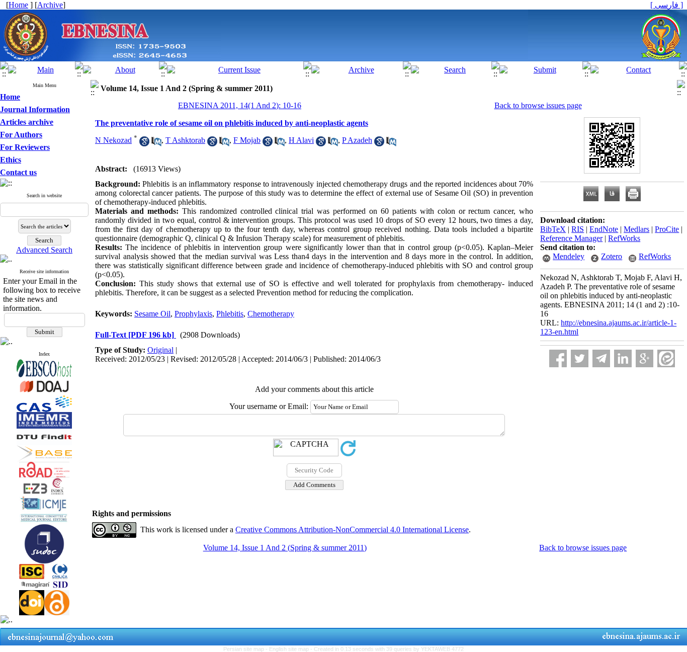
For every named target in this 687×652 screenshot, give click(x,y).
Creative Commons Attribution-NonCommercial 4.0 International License (352, 529)
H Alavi (301, 140)
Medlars (636, 229)
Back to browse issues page (538, 105)
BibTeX (553, 229)
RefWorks (624, 238)
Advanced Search (44, 250)
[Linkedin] (623, 358)
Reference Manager (571, 238)
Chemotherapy (270, 313)
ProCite (667, 229)
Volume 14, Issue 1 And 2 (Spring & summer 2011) (285, 547)
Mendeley (568, 256)
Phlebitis (229, 313)
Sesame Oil (152, 313)
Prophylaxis (193, 313)
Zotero (611, 256)
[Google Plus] (644, 358)
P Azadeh (357, 140)
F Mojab (247, 140)
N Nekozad (113, 140)
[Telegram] (601, 358)
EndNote (603, 229)
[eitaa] (666, 358)
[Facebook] (558, 358)
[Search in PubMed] (156, 143)
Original (160, 350)
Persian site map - (246, 649)
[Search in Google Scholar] (144, 143)
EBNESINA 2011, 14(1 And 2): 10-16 (239, 105)
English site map (289, 649)
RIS (577, 229)
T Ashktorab (185, 140)
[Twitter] (579, 358)
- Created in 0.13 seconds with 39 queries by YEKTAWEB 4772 (387, 649)
